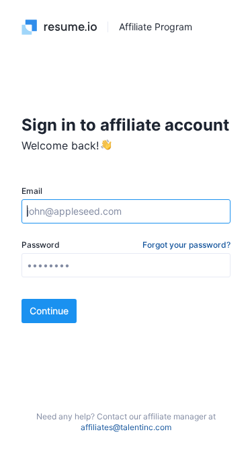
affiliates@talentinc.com (126, 427)
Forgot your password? (186, 245)
